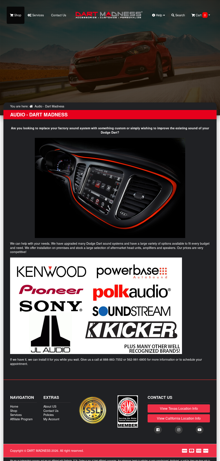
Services (37, 15)
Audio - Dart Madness (49, 106)
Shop (17, 15)
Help (159, 15)
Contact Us (58, 15)
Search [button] (179, 15)
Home (14, 406)
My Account (51, 419)
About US (49, 406)
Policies (48, 415)
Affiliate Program (21, 419)
